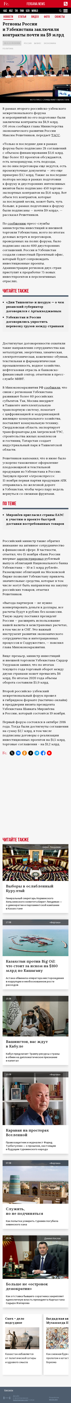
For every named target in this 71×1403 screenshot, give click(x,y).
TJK (16, 11)
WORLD (35, 11)
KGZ (11, 11)
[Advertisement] (35, 799)
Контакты (8, 1390)
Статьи (22, 17)
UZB (27, 11)
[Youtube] (49, 753)
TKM (22, 11)
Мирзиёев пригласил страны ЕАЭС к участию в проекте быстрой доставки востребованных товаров (35, 519)
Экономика (50, 43)
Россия (28, 43)
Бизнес (37, 43)
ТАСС (55, 135)
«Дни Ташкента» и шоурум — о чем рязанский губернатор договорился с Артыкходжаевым (35, 306)
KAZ (5, 11)
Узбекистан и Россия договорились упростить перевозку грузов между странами (35, 321)
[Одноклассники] (24, 753)
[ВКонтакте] (18, 753)
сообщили (52, 387)
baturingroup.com (20, 1400)
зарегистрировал (30, 559)
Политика (8, 48)
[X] (12, 753)
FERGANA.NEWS (36, 4)
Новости (8, 17)
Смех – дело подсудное (14, 1321)
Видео (35, 17)
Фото (47, 17)
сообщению (17, 223)
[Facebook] (43, 753)
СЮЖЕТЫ (60, 17)
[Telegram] (36, 753)
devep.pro (53, 1399)
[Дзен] (30, 753)
